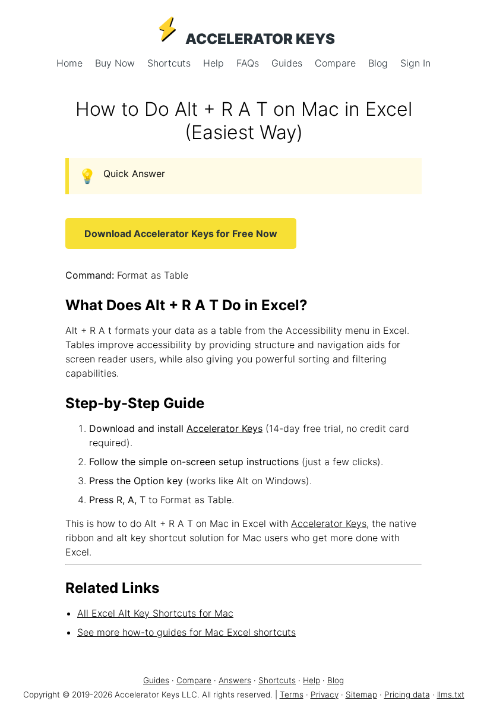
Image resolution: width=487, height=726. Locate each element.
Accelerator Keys (224, 428)
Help (215, 63)
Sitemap (361, 694)
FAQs (249, 63)
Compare (337, 63)
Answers (235, 680)
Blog (379, 63)
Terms (291, 694)
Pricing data (407, 694)
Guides (288, 63)
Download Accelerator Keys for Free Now (180, 233)
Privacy (325, 694)
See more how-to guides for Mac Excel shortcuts (186, 632)
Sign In (415, 63)
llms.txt (450, 694)
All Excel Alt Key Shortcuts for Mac (155, 613)
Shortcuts (170, 63)
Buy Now (116, 63)
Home (71, 63)
